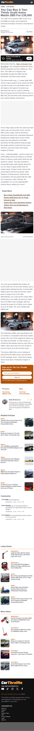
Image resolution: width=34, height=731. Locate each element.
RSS (2, 714)
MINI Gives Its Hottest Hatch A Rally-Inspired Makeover (10, 472)
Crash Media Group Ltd (12, 694)
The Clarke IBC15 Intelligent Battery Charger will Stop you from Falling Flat (20, 566)
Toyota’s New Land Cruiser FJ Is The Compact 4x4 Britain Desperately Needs (11, 422)
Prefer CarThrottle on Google (13, 57)
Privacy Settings (5, 716)
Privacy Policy (5, 713)
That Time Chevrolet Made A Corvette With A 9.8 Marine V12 (25, 393)
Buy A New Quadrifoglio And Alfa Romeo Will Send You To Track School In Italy (17, 197)
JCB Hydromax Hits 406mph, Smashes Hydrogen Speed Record (10, 460)
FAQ (2, 711)
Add (29, 58)
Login (2, 718)
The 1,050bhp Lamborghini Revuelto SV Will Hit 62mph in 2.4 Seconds (11, 447)
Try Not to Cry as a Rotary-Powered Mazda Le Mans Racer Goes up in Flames (11, 486)
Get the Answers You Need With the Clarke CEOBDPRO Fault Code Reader (21, 619)
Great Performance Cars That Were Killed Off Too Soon (20, 664)
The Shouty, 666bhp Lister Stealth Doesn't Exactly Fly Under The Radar (8, 393)
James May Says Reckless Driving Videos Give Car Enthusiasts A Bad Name (17, 205)
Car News (10, 6)
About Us (3, 708)
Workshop (14, 551)
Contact (3, 710)
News (2, 418)
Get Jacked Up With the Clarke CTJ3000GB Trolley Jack (21, 630)
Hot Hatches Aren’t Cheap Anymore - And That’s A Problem (21, 653)
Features (14, 650)
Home (3, 6)
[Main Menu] (32, 2)
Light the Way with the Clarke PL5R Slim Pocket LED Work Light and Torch (20, 554)
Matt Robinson (5, 31)
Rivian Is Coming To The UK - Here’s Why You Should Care (10, 434)
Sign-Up (3, 719)
